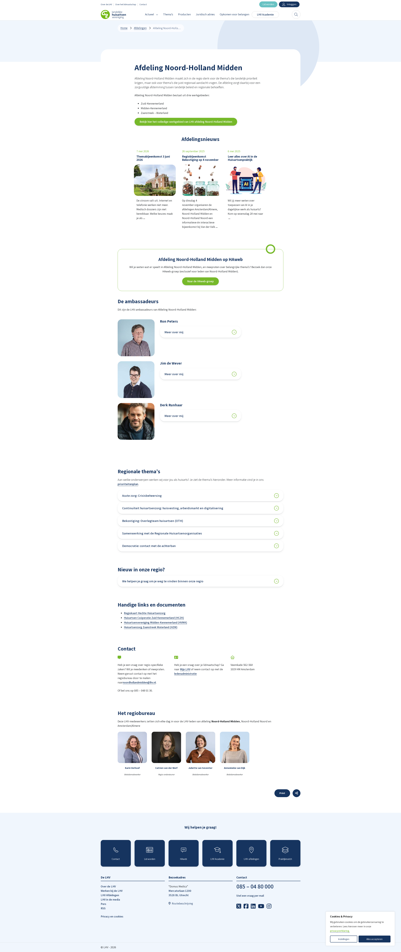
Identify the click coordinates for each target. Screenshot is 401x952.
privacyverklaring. (340, 930)
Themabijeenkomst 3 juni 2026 (153, 158)
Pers (103, 904)
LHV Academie (265, 14)
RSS (103, 908)
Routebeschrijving (182, 903)
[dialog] (360, 929)
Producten (184, 14)
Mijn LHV (185, 669)
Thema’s (168, 14)
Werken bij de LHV (111, 891)
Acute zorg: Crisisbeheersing (142, 496)
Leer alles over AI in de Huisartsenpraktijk (242, 158)
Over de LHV (106, 4)
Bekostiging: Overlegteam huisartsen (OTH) (152, 521)
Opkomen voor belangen (234, 14)
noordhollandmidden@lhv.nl (139, 682)
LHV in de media (110, 899)
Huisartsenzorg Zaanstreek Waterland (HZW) (150, 627)
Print (282, 793)
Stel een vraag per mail (250, 895)
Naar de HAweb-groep (200, 281)
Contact (143, 4)
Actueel (149, 14)
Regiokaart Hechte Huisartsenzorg (144, 613)
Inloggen (291, 4)
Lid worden (268, 4)
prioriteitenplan (128, 484)
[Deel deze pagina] (296, 793)
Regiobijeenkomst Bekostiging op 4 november (200, 158)
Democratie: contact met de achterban (149, 546)
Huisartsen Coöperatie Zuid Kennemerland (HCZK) (154, 618)
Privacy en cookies (112, 916)
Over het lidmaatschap (125, 4)
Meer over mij (173, 332)
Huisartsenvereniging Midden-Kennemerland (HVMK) (155, 622)
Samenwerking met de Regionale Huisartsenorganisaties (162, 533)
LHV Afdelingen (110, 895)
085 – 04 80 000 (254, 886)
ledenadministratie (185, 673)
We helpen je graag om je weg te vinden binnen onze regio (162, 581)
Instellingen (343, 939)
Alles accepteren (374, 939)
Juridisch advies (205, 14)
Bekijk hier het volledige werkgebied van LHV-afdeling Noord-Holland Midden (186, 121)
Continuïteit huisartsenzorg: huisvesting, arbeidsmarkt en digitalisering (172, 508)
